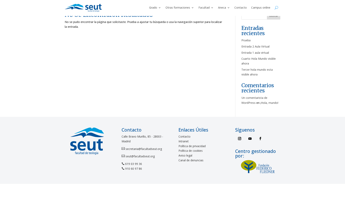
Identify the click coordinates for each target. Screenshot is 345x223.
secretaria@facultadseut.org (143, 149)
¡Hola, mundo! (269, 103)
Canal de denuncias (190, 160)
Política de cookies (190, 151)
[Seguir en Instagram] (239, 138)
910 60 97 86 (133, 168)
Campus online (260, 7)
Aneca (222, 7)
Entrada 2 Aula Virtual (255, 46)
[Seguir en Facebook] (260, 138)
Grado (153, 7)
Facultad (204, 7)
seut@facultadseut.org (140, 156)
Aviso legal (185, 155)
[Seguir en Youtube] (250, 138)
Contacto (240, 7)
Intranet (183, 141)
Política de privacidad (192, 146)
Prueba (246, 40)
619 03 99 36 (133, 164)
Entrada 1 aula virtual (255, 53)
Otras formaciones (178, 7)
